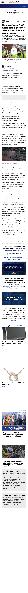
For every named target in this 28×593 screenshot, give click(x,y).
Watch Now (23, 2)
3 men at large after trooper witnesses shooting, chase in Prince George (13, 487)
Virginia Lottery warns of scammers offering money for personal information (11, 479)
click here (21, 287)
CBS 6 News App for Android (12, 502)
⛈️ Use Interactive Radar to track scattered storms (14, 13)
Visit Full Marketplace (21, 325)
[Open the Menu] (2, 2)
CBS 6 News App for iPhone (12, 505)
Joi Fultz (9, 66)
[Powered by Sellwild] (24, 410)
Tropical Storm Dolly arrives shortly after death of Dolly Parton (14, 483)
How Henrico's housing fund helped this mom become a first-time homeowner (14, 475)
